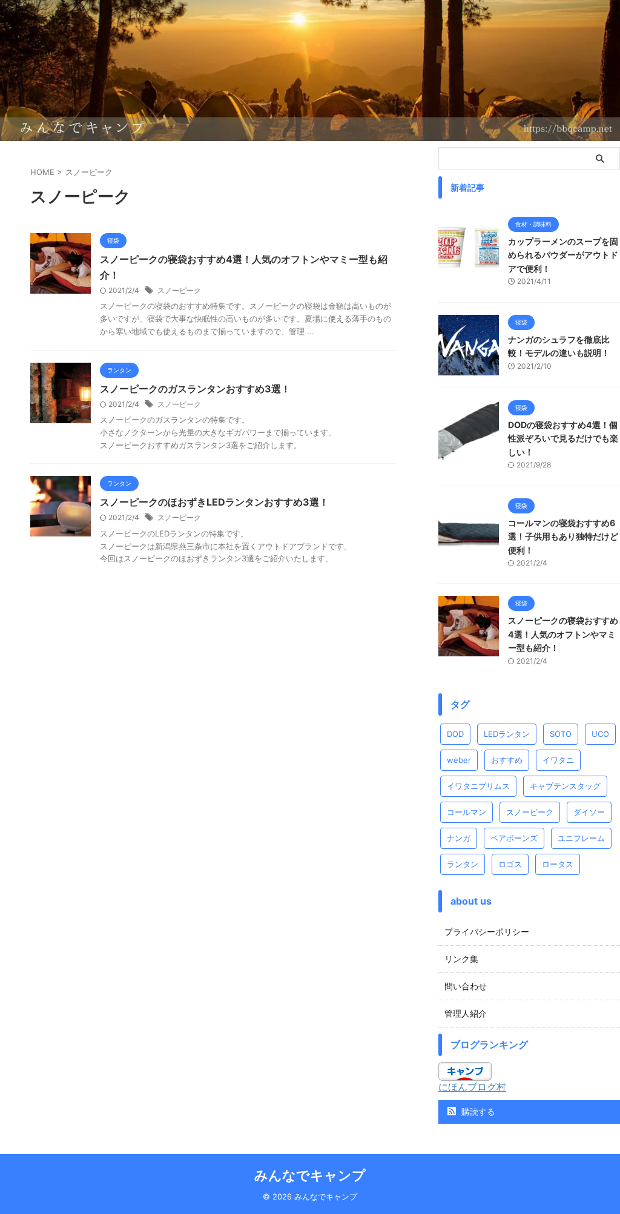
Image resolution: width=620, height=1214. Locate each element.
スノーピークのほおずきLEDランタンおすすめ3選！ (214, 502)
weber (459, 760)
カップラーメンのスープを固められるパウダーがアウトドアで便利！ (563, 255)
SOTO (561, 734)
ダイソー (589, 812)
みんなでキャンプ (310, 1175)
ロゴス (510, 864)
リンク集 (461, 959)
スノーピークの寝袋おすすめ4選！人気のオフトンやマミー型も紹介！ (563, 634)
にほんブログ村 (472, 1087)
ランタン (462, 864)
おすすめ (507, 760)
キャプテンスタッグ (565, 786)
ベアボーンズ (514, 838)
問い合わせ (465, 986)
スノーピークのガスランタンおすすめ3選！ (195, 389)
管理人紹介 (465, 1013)
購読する (477, 1111)
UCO (600, 734)
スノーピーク (179, 290)
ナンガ (458, 838)
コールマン (466, 812)
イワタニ (558, 760)
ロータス (557, 864)
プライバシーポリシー (486, 931)
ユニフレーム (581, 838)
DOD (455, 734)
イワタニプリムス (478, 786)
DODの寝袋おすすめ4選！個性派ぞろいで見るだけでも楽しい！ (563, 438)
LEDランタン (507, 734)
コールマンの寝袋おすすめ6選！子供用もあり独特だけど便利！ (563, 536)
